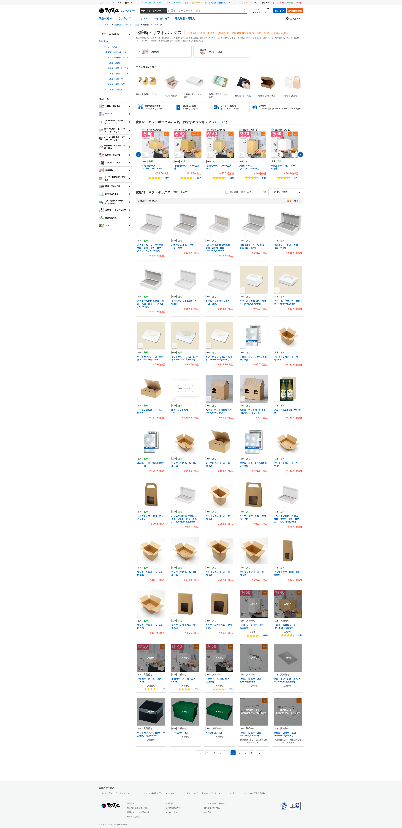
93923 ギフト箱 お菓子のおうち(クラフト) (253, 411)
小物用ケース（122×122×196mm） (249, 167)
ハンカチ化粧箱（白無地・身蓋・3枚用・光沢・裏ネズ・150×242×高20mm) (287, 519)
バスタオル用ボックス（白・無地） (182, 246)
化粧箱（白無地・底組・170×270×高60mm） (252, 734)
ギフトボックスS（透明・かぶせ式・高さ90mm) (151, 734)
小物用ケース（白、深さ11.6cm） (149, 680)
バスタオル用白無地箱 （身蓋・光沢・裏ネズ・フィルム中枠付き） (150, 304)
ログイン (279, 10)
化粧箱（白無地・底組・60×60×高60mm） (252, 680)
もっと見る (220, 122)
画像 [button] (289, 201)
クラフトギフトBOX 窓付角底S (287, 573)
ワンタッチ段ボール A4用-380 (218, 573)
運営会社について (134, 803)
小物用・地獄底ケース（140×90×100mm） (285, 626)
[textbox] (207, 10)
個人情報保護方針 (173, 808)
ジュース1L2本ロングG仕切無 (287, 411)
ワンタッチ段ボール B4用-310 (252, 573)
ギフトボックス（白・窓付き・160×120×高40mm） (219, 358)
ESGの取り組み (133, 817)
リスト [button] (297, 201)
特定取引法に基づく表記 (137, 808)
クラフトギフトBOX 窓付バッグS (150, 517)
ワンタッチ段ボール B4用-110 (183, 573)
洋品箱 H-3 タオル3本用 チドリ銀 (151, 464)
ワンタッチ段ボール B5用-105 (183, 464)
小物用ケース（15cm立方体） (219, 167)
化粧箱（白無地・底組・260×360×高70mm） (286, 734)
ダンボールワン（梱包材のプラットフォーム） (206, 793)
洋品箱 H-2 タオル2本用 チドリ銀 (254, 358)
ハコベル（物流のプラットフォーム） (159, 793)
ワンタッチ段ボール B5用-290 (218, 517)
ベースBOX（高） (180, 733)
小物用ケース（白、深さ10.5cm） (218, 680)
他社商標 (207, 812)
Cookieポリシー (172, 812)
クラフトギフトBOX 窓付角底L (219, 626)
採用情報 (169, 803)
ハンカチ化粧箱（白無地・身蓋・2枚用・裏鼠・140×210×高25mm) (219, 248)
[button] (155, 144)
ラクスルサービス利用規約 (215, 803)
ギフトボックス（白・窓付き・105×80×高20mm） (287, 302)
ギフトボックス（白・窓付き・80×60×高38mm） (253, 302)
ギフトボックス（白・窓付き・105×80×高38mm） (150, 358)
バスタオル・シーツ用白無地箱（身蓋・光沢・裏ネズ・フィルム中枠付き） (150, 248)
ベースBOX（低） (214, 733)
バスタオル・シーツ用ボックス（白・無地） (253, 246)
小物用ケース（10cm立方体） (187, 167)
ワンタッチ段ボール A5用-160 (286, 358)
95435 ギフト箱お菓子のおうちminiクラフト (219, 411)
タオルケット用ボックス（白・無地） (286, 246)
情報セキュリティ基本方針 (138, 812)
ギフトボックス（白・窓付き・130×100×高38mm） (184, 358)
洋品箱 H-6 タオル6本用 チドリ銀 (254, 464)
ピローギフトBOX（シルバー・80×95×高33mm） (287, 680)
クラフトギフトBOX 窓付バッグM (253, 517)
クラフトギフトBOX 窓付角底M (184, 626)
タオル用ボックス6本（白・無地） (185, 302)
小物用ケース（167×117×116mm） (153, 167)
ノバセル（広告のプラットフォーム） (115, 793)
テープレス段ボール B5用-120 (218, 464)
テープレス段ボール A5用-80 (149, 411)
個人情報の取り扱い (212, 808)
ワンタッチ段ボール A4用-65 (286, 464)
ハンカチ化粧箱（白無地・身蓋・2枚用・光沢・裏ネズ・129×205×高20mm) (184, 519)
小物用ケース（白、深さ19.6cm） (252, 626)
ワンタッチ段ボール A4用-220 (149, 573)
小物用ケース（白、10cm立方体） (283, 167)
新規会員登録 (295, 10)
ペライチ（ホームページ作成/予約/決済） (248, 793)
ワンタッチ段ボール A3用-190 (149, 626)
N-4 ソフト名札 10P (185, 411)
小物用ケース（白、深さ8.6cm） (183, 680)
